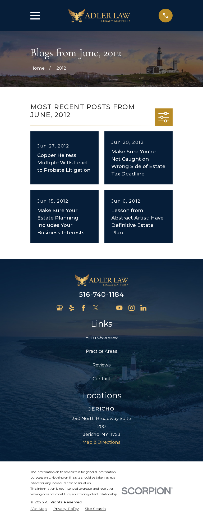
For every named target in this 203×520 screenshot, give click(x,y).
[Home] (99, 15)
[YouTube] (119, 308)
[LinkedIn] (143, 308)
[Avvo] (107, 308)
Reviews (102, 365)
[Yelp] (71, 308)
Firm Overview (101, 337)
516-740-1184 (101, 294)
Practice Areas (101, 351)
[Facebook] (83, 308)
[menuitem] (38, 508)
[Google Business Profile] (60, 308)
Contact (101, 378)
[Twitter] (96, 308)
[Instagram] (131, 308)
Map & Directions (101, 442)
